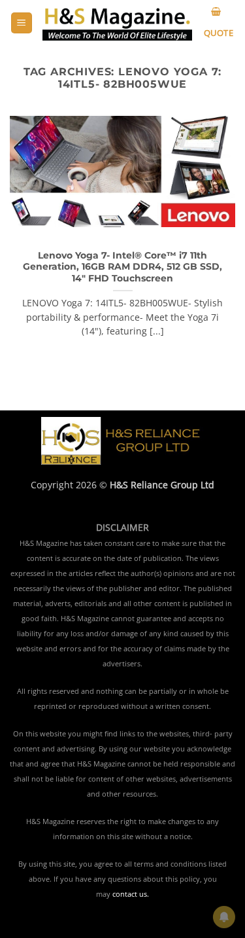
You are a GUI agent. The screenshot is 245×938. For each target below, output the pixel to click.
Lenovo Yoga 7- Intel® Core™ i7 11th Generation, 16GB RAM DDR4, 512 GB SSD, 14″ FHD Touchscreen (122, 266)
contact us (129, 894)
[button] (21, 23)
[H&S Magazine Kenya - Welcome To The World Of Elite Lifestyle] (117, 23)
